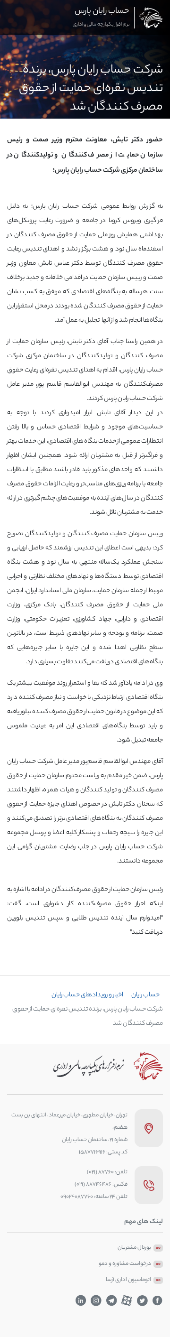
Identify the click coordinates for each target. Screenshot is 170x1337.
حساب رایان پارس (102, 11)
